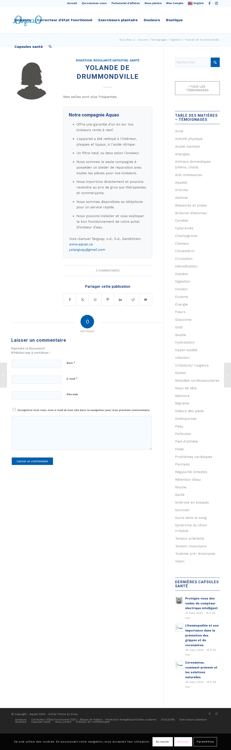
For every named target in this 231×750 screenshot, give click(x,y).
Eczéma (181, 297)
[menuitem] (72, 3)
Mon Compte (174, 3)
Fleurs (180, 312)
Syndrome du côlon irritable (191, 528)
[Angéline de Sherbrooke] (227, 375)
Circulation (183, 259)
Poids (179, 449)
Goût (179, 327)
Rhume (180, 487)
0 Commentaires (108, 270)
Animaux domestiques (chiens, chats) (193, 164)
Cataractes (184, 228)
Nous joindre (153, 3)
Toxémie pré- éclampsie (195, 554)
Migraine (182, 403)
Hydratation (185, 342)
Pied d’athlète (186, 441)
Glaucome (183, 320)
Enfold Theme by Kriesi (63, 714)
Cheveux (182, 243)
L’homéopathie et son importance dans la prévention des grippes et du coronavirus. (202, 635)
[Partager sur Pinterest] (108, 299)
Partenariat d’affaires (125, 3)
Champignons (186, 236)
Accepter (163, 741)
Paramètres (205, 741)
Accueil (72, 3)
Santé (134, 60)
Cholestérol (184, 251)
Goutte (180, 335)
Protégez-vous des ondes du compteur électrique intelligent (201, 603)
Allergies (182, 154)
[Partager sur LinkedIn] (120, 299)
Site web (72, 394)
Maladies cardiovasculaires (197, 380)
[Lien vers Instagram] (216, 3)
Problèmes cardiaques (193, 457)
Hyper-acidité (186, 350)
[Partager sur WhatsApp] (95, 299)
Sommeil (182, 510)
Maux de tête (186, 388)
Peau (179, 426)
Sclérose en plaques (192, 502)
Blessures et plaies (191, 205)
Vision (180, 561)
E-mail (72, 378)
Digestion (84, 60)
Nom (71, 363)
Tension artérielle (189, 538)
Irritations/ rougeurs (192, 365)
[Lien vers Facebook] (209, 3)
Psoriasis (182, 464)
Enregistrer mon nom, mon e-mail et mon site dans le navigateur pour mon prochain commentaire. (84, 410)
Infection (182, 358)
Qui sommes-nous (94, 3)
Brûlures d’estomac (191, 213)
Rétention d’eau (188, 480)
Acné (179, 131)
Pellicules (183, 434)
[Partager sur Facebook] (69, 299)
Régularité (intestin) (110, 60)
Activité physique (189, 139)
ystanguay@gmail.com (87, 250)
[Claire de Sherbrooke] (3, 375)
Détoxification (186, 266)
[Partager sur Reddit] (133, 299)
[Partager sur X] (82, 299)
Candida (181, 220)
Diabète (181, 274)
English (199, 3)
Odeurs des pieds (189, 411)
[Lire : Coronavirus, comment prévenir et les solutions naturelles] (179, 665)
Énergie (181, 304)
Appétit (181, 183)
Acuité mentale (187, 146)
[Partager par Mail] (145, 299)
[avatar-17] (31, 79)
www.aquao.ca (80, 244)
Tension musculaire (190, 546)
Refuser (183, 741)
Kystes (180, 373)
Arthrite (181, 190)
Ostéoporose (185, 419)
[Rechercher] (50, 46)
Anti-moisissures (188, 175)
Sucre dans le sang (191, 518)
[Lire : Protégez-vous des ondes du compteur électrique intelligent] (179, 601)
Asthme (181, 198)
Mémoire (182, 396)
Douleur (181, 289)
